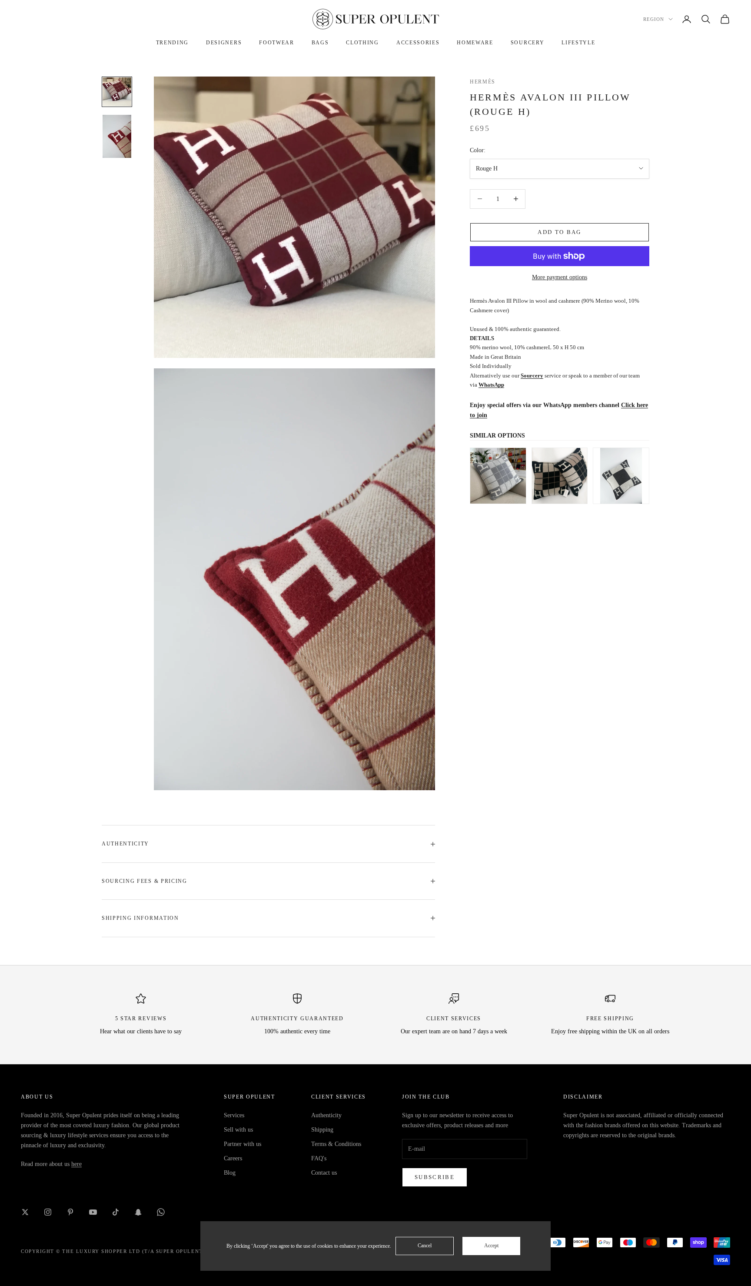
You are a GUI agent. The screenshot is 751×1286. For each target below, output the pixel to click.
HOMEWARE (475, 43)
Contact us (324, 1172)
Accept (491, 1246)
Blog (230, 1172)
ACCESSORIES (417, 43)
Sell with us (238, 1129)
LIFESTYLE (578, 43)
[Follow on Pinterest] (70, 1212)
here (76, 1164)
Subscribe (435, 1177)
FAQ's (318, 1158)
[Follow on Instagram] (47, 1212)
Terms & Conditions (336, 1144)
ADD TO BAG (559, 232)
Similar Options (497, 435)
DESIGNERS (224, 43)
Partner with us (242, 1144)
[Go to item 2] (117, 136)
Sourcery (532, 375)
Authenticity (326, 1115)
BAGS (320, 43)
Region (653, 19)
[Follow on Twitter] (25, 1212)
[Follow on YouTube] (93, 1212)
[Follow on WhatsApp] (160, 1212)
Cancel (425, 1246)
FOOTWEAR (276, 43)
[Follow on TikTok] (115, 1212)
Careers (233, 1158)
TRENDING (172, 43)
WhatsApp (491, 384)
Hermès (482, 82)
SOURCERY (527, 43)
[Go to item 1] (117, 92)
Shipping (322, 1129)
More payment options (559, 277)
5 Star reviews (141, 1018)
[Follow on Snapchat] (138, 1212)
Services (234, 1115)
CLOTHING (362, 43)
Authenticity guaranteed (297, 1018)
